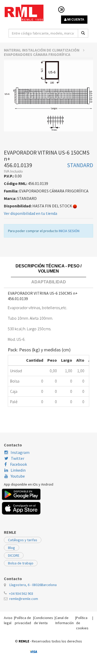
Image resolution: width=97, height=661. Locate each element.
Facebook (18, 464)
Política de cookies (82, 622)
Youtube (18, 476)
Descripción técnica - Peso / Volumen (48, 268)
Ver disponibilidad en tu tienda (30, 213)
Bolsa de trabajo (20, 563)
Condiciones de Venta (43, 620)
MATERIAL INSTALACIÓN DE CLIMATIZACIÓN (42, 50)
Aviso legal (8, 620)
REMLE (24, 641)
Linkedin (18, 470)
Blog (11, 547)
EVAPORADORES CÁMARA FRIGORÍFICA (37, 54)
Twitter (17, 458)
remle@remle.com (23, 598)
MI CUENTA (75, 19)
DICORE (13, 555)
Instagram (20, 452)
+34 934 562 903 (21, 593)
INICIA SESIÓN (69, 230)
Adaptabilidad (48, 282)
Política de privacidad (23, 620)
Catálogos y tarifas (22, 540)
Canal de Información (64, 620)
